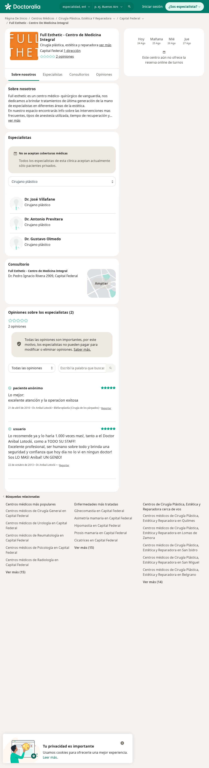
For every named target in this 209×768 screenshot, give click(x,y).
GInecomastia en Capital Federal (99, 511)
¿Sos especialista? (183, 6)
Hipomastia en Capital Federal (97, 525)
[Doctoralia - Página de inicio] (30, 6)
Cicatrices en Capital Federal (96, 540)
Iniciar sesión (152, 6)
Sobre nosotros (23, 74)
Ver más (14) (152, 581)
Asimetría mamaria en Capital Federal (103, 518)
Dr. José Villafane (39, 199)
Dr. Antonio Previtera (43, 219)
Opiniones (104, 74)
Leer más (50, 757)
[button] (105, 45)
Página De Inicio (16, 18)
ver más (14, 120)
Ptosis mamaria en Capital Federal (100, 533)
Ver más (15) (15, 572)
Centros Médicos (42, 18)
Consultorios (79, 74)
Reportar (106, 408)
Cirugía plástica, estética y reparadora (69, 45)
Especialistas (52, 74)
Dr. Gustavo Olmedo (42, 239)
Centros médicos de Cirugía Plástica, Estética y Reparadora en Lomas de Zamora (171, 533)
